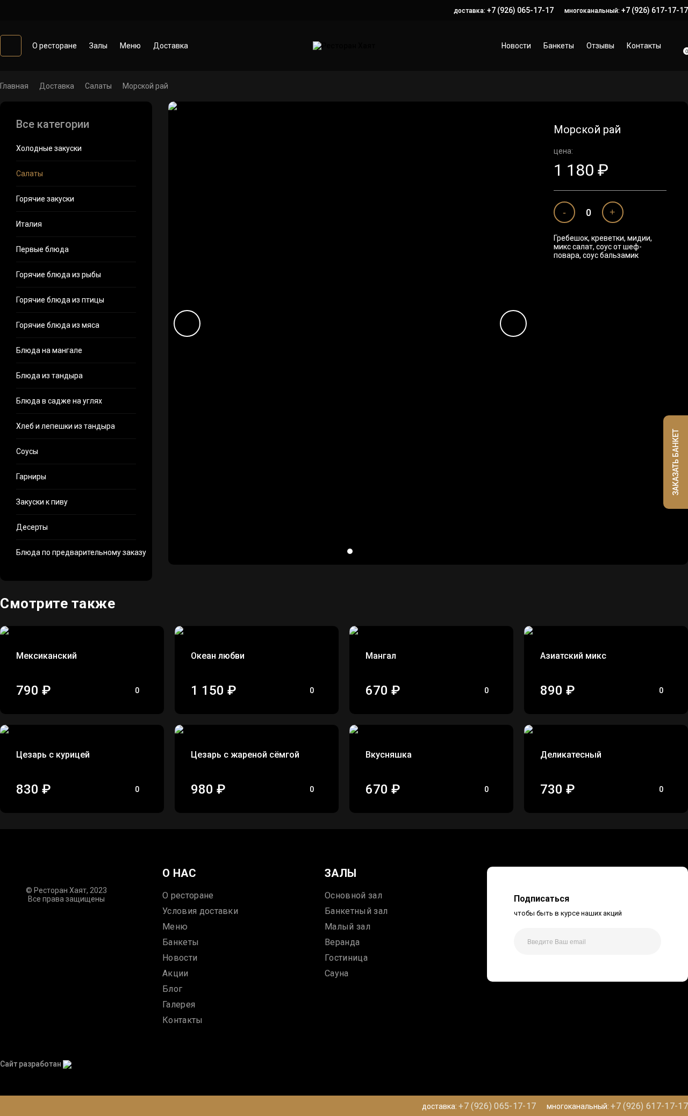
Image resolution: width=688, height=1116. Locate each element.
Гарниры (31, 476)
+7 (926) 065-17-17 (520, 10)
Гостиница (346, 958)
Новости (516, 45)
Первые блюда (42, 249)
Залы (98, 45)
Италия (29, 224)
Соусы (27, 451)
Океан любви (218, 656)
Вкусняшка (389, 755)
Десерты (32, 527)
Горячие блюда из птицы (60, 300)
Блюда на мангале (49, 350)
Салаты (98, 86)
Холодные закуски (49, 148)
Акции (175, 973)
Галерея (178, 1004)
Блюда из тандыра (49, 375)
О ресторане (54, 45)
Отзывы (600, 45)
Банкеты (558, 45)
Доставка (170, 45)
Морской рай (145, 86)
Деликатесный (570, 755)
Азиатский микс (573, 656)
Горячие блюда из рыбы (58, 274)
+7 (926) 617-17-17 (654, 10)
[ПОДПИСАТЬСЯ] (647, 941)
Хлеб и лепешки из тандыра (65, 426)
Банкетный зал (356, 911)
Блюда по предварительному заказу (76, 552)
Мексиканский (46, 656)
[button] (350, 551)
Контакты (644, 45)
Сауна (337, 973)
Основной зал (353, 895)
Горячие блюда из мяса (57, 325)
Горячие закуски (45, 199)
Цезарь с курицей (53, 755)
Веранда (342, 942)
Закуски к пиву (42, 502)
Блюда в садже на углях (59, 401)
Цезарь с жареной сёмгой (245, 755)
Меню (130, 45)
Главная (14, 86)
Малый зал (347, 926)
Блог (172, 989)
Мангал (381, 656)
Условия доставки (200, 911)
